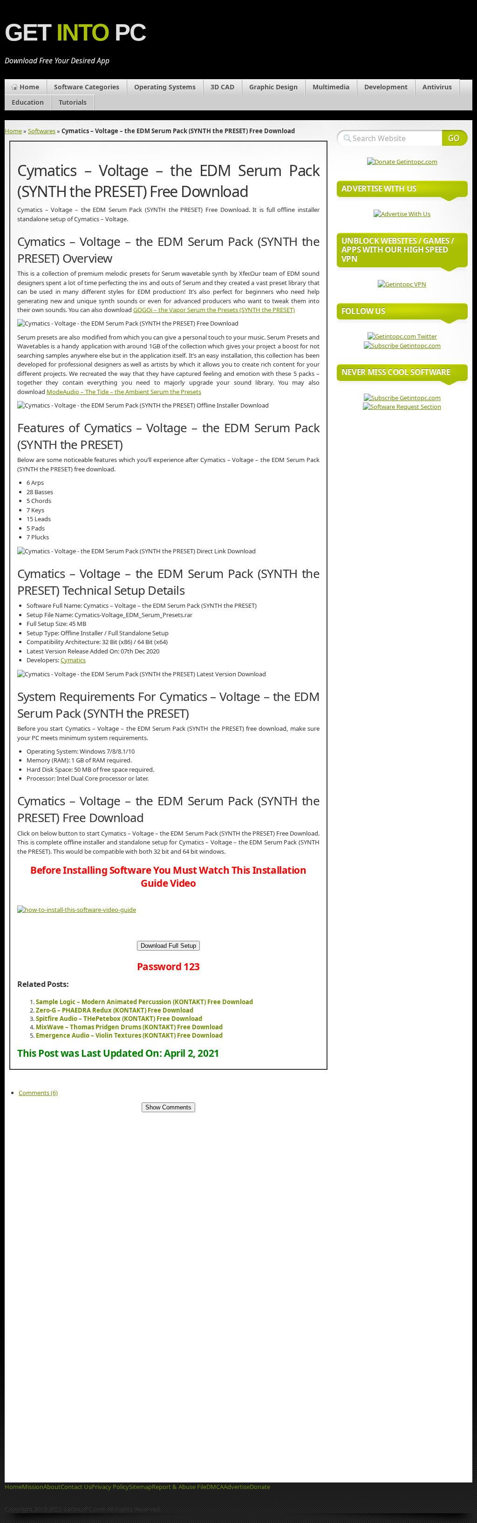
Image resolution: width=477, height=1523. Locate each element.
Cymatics (73, 660)
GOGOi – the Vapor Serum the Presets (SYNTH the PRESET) (214, 310)
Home (29, 86)
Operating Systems (165, 86)
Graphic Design (273, 86)
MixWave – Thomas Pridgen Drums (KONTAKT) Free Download (129, 1027)
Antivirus (437, 86)
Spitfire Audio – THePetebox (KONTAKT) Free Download (119, 1018)
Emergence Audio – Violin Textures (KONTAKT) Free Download (129, 1035)
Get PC (75, 32)
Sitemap (140, 1486)
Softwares (41, 131)
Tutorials (73, 102)
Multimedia (331, 86)
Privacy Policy (110, 1486)
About (52, 1486)
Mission (32, 1486)
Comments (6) (38, 1092)
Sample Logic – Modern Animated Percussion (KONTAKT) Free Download (144, 1002)
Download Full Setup (168, 945)
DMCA (215, 1486)
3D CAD (222, 86)
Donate (260, 1486)
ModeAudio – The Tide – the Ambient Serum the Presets (124, 392)
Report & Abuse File (179, 1486)
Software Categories (86, 86)
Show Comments (168, 1107)
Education (28, 102)
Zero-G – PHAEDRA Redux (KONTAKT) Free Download (114, 1010)
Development (386, 86)
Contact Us (76, 1486)
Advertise (237, 1486)
